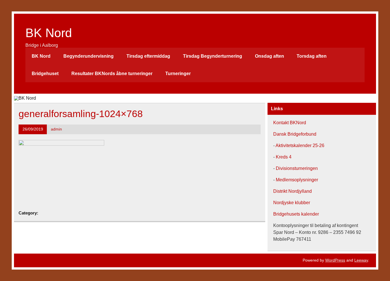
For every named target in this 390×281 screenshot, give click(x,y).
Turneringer (178, 73)
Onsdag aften (269, 56)
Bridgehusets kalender (296, 214)
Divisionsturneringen (296, 168)
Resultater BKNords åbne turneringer (111, 73)
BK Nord (48, 33)
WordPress (335, 260)
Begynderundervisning (88, 56)
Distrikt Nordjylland (292, 191)
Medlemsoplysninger (297, 179)
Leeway (361, 260)
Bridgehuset (45, 73)
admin (56, 129)
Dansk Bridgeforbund (294, 134)
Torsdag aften (312, 56)
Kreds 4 (283, 156)
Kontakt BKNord (289, 122)
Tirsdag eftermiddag (148, 56)
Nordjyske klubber (291, 202)
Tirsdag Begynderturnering (212, 56)
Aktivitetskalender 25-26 (300, 145)
